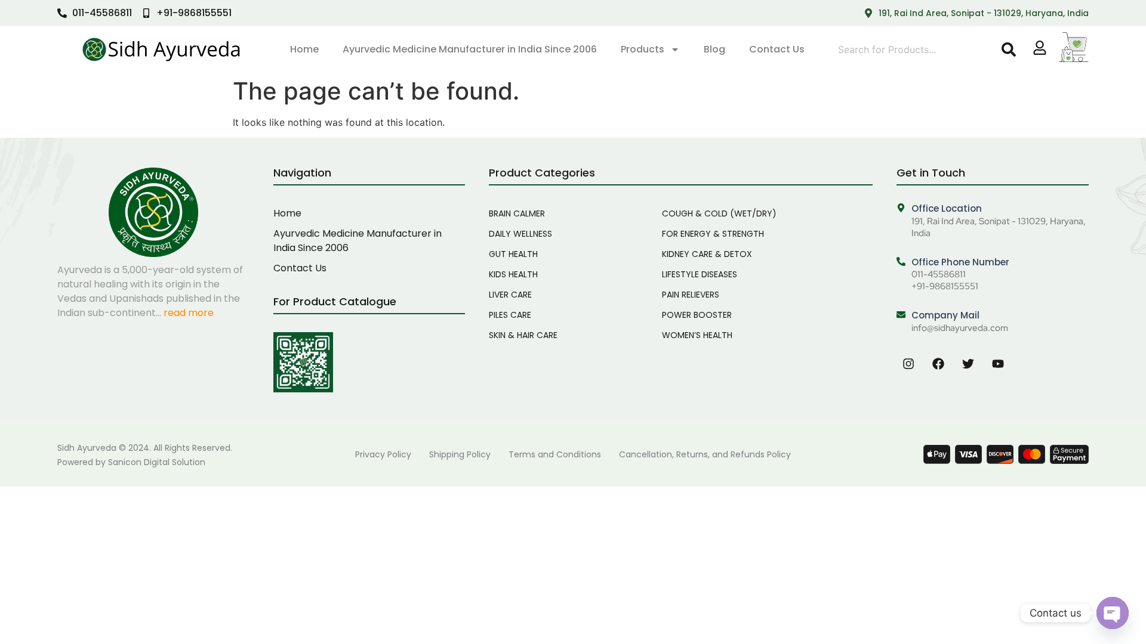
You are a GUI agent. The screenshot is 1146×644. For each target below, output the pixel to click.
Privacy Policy (383, 454)
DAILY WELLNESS (520, 234)
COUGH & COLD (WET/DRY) (719, 213)
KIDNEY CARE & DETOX (707, 254)
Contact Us (777, 49)
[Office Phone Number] (901, 262)
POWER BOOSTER (697, 315)
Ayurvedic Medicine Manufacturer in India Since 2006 (470, 49)
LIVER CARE (510, 295)
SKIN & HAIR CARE (523, 335)
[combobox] (917, 49)
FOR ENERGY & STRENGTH (713, 234)
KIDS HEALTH (513, 274)
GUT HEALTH (513, 254)
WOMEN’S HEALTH (697, 335)
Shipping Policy (460, 454)
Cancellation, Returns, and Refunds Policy (705, 454)
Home (304, 49)
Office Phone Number (960, 262)
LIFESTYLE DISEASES (699, 274)
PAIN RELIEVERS (690, 295)
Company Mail (945, 315)
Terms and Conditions (555, 454)
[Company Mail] (901, 315)
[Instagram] (908, 364)
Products (642, 49)
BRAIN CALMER (517, 213)
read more (189, 313)
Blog (714, 49)
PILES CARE (510, 315)
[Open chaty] (1112, 613)
